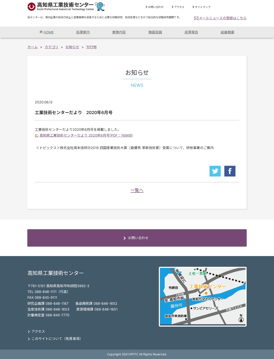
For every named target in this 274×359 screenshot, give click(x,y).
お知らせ (72, 47)
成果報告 (191, 32)
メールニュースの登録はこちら (223, 18)
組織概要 (227, 32)
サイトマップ (202, 7)
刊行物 (91, 47)
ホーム (32, 47)
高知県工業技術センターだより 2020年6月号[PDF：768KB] (86, 135)
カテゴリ (51, 47)
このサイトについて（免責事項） (57, 338)
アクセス (179, 7)
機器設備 (155, 32)
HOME (49, 32)
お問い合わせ (156, 7)
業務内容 (119, 32)
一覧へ (137, 190)
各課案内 (83, 32)
